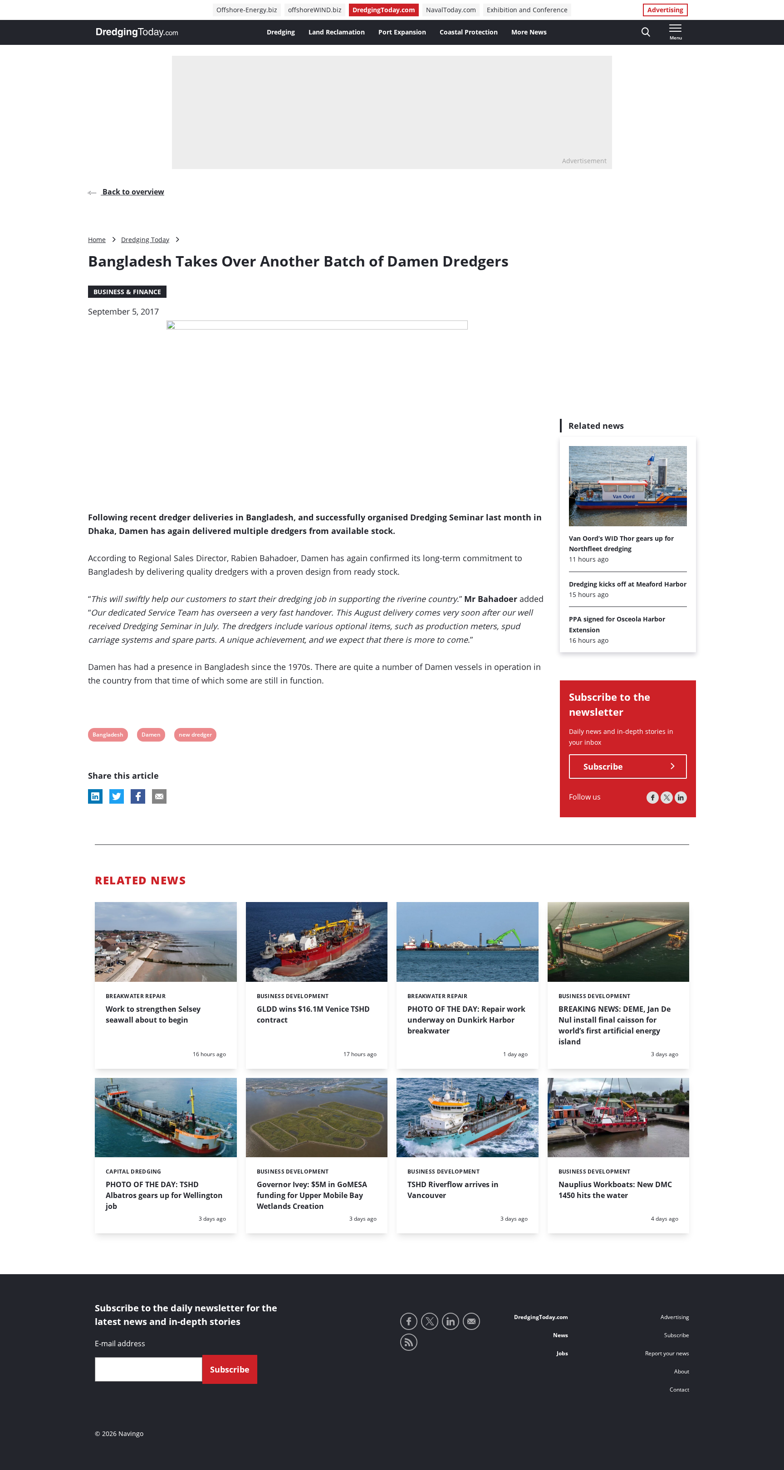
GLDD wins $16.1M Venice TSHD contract (313, 1014)
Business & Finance (127, 291)
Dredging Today (145, 239)
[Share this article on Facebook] (138, 796)
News (560, 1335)
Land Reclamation (337, 32)
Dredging (281, 32)
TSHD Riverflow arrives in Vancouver (453, 1189)
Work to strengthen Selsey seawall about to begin (153, 1014)
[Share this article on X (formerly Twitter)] (116, 796)
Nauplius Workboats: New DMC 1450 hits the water (615, 1189)
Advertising (665, 9)
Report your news (667, 1353)
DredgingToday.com (384, 9)
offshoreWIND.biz (315, 9)
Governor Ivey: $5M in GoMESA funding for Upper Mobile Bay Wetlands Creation (312, 1195)
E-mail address (120, 1344)
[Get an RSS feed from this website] (408, 1342)
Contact (679, 1389)
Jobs (562, 1353)
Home (97, 239)
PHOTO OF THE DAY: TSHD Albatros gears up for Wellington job (164, 1195)
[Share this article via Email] (159, 796)
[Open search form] (646, 32)
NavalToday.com (451, 9)
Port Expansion (402, 32)
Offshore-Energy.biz (246, 9)
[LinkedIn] (681, 797)
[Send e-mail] (471, 1321)
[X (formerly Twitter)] (667, 797)
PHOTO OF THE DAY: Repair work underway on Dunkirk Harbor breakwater (466, 1020)
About (681, 1371)
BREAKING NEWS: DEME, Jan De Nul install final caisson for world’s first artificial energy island (615, 1025)
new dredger (195, 736)
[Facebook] (653, 797)
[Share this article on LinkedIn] (95, 796)
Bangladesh (107, 736)
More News (529, 32)
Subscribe (603, 766)
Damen (151, 736)
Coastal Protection (469, 32)
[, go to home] (137, 33)
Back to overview (132, 192)
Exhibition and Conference (527, 9)
